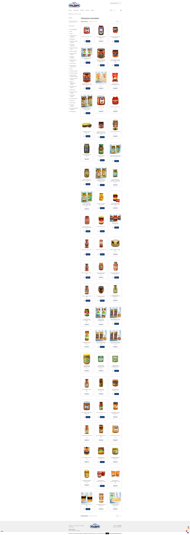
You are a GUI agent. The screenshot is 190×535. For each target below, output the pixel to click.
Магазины (82, 10)
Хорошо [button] (107, 533)
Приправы (72, 100)
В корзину (88, 41)
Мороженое (72, 39)
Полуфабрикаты (73, 29)
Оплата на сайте (72, 529)
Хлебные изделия (73, 72)
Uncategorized (73, 111)
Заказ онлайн (76, 10)
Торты (71, 68)
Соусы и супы (73, 63)
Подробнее (101, 41)
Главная (70, 10)
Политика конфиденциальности (115, 533)
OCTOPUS (119, 525)
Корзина (92, 10)
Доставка (87, 10)
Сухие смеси (72, 102)
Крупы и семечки (73, 51)
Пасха (71, 33)
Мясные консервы (74, 70)
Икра (71, 31)
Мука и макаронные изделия (72, 83)
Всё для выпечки (73, 98)
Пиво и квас (72, 89)
